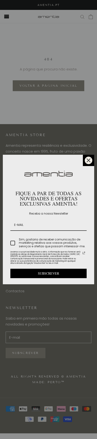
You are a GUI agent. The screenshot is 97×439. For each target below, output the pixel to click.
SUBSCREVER (48, 273)
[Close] (88, 160)
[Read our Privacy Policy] (84, 253)
